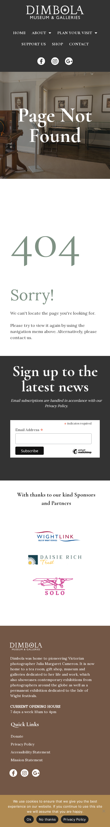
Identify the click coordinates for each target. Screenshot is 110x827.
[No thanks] (103, 810)
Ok (29, 819)
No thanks (47, 819)
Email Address (29, 430)
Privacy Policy (56, 406)
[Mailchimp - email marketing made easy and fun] (81, 455)
